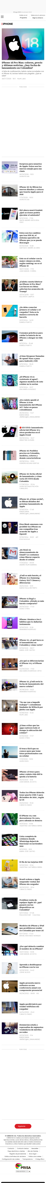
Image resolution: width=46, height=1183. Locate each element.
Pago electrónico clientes (16, 1151)
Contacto (11, 1148)
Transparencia (27, 1159)
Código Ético (39, 1159)
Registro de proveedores (18, 1154)
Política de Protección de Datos (15, 1156)
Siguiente (21, 1126)
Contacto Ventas (23, 1148)
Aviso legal (32, 1154)
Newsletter (34, 1148)
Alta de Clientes (33, 1151)
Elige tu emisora (37, 18)
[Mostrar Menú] (2, 17)
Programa (23, 17)
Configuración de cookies (11, 1159)
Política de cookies (35, 1156)
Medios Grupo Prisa (23, 1171)
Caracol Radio (11, 16)
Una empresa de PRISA (23, 1166)
